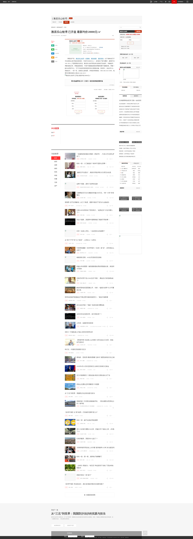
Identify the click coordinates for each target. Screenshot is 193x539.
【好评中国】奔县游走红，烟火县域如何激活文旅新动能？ (84, 484)
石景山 (139, 170)
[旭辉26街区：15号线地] (124, 134)
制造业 (72, 352)
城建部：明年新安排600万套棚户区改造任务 (129, 117)
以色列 (91, 187)
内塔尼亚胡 (82, 326)
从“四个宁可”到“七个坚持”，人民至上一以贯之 (80, 240)
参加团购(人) (96, 53)
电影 (84, 308)
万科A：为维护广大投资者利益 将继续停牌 (129, 120)
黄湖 (85, 434)
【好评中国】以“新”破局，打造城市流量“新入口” (81, 412)
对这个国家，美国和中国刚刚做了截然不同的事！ (93, 219)
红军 (84, 344)
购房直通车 (101, 96)
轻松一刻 (89, 166)
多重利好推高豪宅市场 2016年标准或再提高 (129, 114)
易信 (56, 45)
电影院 (81, 308)
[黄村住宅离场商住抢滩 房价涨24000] (124, 201)
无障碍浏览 (14, 1)
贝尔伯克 (82, 175)
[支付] (166, 1)
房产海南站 (112, 84)
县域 (72, 487)
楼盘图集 (125, 67)
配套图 (134, 82)
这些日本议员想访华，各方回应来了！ (89, 314)
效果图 (124, 79)
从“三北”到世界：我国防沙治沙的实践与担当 (80, 393)
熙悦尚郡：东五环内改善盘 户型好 (127, 151)
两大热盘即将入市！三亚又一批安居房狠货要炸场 (87, 81)
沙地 (69, 396)
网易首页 (5, 1)
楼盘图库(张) (90, 53)
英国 (84, 441)
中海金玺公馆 (124, 170)
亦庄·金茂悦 (123, 177)
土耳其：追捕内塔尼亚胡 (85, 323)
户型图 (124, 82)
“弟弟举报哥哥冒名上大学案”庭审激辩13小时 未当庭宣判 (95, 447)
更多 (56, 61)
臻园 (122, 172)
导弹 (84, 292)
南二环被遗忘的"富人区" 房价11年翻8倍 (137, 198)
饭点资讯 (88, 260)
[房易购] (70, 92)
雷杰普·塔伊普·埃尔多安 (85, 187)
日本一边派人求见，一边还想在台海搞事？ (91, 231)
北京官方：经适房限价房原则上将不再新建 (129, 111)
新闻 (78, 158)
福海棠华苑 (123, 174)
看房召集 (76, 93)
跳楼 (81, 166)
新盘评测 (122, 131)
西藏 (83, 360)
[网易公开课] (156, 1)
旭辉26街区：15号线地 (124, 142)
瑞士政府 (84, 223)
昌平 (139, 179)
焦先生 (84, 166)
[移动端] (151, 1)
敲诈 (81, 459)
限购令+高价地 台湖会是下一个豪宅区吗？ (136, 209)
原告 (85, 158)
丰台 (139, 174)
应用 (9, 1)
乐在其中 (82, 434)
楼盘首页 (54, 22)
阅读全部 (138, 67)
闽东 (83, 378)
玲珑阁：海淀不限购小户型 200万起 (127, 148)
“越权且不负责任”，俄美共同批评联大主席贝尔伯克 (94, 172)
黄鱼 (81, 378)
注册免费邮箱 (180, 1)
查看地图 (101, 47)
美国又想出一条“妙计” (84, 475)
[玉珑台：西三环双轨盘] (137, 134)
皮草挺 (81, 423)
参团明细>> (78, 113)
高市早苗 (82, 252)
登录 (174, 1)
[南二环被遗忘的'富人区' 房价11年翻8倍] (137, 190)
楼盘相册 (94, 58)
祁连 (84, 387)
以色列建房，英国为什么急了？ (87, 438)
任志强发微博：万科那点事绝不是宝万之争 (129, 103)
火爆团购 (138, 31)
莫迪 (83, 215)
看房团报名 (78, 96)
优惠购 (88, 58)
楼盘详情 (85, 53)
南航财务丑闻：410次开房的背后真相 (89, 257)
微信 (56, 49)
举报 (113, 35)
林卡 (81, 360)
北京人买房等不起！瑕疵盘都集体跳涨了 (124, 198)
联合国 (85, 175)
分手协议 (82, 158)
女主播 (81, 197)
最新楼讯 (66, 22)
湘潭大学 (85, 450)
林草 (72, 396)
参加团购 (72, 22)
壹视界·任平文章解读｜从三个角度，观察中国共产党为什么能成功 (87, 202)
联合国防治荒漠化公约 (84, 406)
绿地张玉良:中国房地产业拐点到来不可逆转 (129, 109)
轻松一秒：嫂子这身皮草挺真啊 (87, 420)
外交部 (84, 369)
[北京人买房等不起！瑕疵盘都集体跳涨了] (124, 190)
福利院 (84, 271)
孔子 (85, 252)
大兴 (139, 177)
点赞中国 (70, 300)
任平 (69, 205)
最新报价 (101, 58)
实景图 (131, 82)
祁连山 (81, 387)
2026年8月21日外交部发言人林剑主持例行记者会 (93, 366)
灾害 (73, 243)
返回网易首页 (57, 525)
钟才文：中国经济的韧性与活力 (75, 349)
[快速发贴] (52, 42)
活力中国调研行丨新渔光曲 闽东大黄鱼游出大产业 (93, 375)
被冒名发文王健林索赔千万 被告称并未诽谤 (129, 106)
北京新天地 (123, 183)
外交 (83, 234)
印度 (81, 215)
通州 (139, 168)
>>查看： (121, 82)
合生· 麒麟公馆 (124, 168)
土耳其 (86, 326)
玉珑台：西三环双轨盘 (136, 142)
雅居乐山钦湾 (73, 41)
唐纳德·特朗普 (85, 478)
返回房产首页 (70, 525)
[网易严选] (161, 1)
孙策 (83, 459)
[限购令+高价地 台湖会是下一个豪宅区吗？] (137, 201)
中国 (73, 300)
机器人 (74, 335)
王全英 (81, 344)
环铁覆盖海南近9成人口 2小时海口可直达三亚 (130, 125)
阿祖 (84, 423)
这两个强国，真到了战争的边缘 (87, 184)
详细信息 (60, 22)
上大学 (81, 450)
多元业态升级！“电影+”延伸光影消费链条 (90, 305)
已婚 (84, 197)
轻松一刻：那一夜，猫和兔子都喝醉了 (89, 456)
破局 (72, 415)
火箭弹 (81, 292)
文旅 (69, 487)
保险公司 (84, 283)
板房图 (127, 82)
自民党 (84, 317)
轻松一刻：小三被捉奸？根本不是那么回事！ (92, 163)
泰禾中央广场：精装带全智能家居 (127, 145)
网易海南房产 (60, 27)
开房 (81, 260)
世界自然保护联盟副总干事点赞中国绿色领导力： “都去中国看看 (86, 297)
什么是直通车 (101, 113)
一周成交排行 (136, 163)
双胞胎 (81, 271)
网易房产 (65, 35)
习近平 (72, 205)
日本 (81, 234)
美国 (81, 223)
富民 (81, 470)
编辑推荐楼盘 (125, 163)
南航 (83, 260)
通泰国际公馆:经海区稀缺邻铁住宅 (127, 156)
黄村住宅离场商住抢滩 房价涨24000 (124, 209)
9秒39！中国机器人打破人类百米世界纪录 (79, 332)
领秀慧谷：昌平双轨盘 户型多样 (126, 153)
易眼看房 (122, 188)
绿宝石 (84, 470)
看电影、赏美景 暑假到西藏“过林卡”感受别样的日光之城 (95, 357)
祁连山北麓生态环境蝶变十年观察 (88, 384)
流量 (69, 415)
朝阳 (139, 172)
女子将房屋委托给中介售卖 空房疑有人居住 (129, 122)
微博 (56, 57)
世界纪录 (70, 335)
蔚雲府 (122, 179)
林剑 (81, 369)
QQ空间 (57, 53)
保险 (81, 283)
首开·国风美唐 (124, 181)
